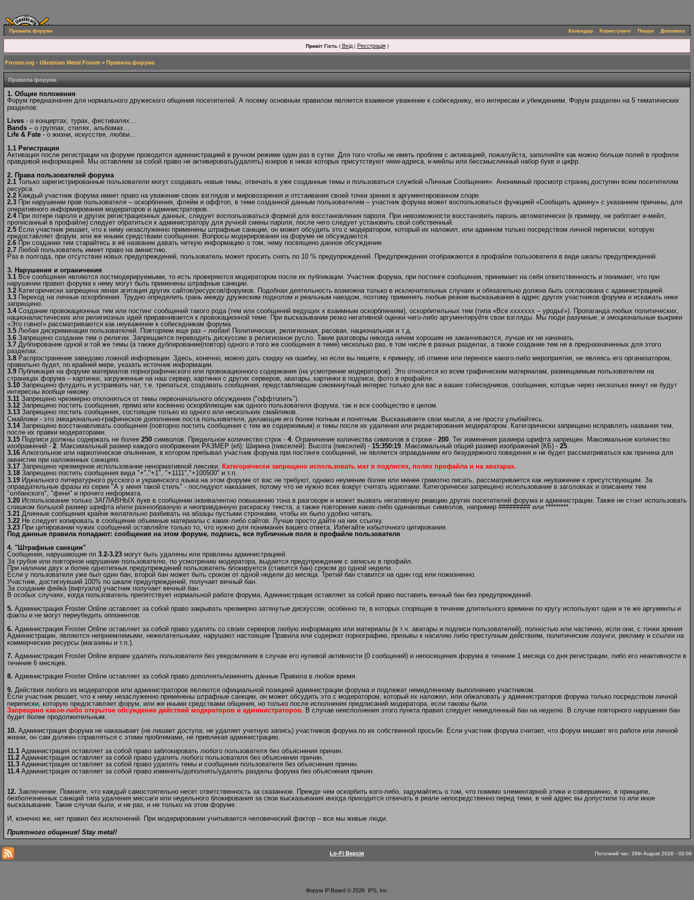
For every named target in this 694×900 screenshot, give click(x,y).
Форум (314, 890)
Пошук (646, 31)
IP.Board (335, 890)
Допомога (672, 31)
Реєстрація (371, 46)
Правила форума (31, 31)
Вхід (347, 46)
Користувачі (615, 31)
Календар (581, 31)
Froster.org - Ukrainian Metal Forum (52, 62)
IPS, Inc (377, 890)
